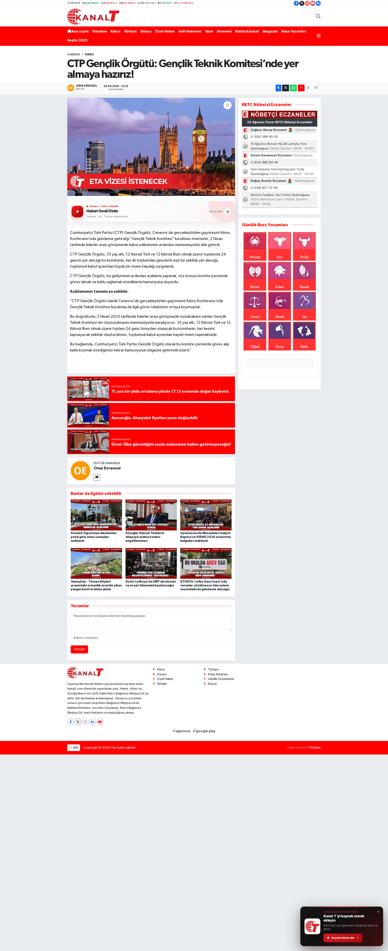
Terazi (255, 317)
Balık (304, 347)
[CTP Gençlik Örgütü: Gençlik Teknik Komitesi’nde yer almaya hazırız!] (151, 147)
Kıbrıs (115, 31)
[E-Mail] (97, 477)
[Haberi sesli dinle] (77, 211)
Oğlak (255, 347)
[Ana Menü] (319, 36)
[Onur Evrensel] (80, 470)
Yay (304, 317)
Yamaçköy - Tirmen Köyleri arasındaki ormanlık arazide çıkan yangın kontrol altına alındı (96, 585)
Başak (304, 287)
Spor (209, 31)
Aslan (279, 287)
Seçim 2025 (77, 40)
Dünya (146, 31)
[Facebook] (70, 722)
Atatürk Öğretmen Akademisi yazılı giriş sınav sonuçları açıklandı (93, 536)
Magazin (270, 31)
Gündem (99, 31)
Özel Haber (165, 31)
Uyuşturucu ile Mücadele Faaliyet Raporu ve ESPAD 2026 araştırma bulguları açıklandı (205, 536)
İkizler (254, 287)
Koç (280, 257)
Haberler (73, 54)
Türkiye (130, 31)
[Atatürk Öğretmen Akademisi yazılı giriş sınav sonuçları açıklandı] (96, 515)
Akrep (280, 317)
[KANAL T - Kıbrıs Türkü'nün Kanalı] (93, 16)
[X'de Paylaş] (285, 88)
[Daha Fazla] (301, 88)
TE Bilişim (314, 747)
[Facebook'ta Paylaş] (278, 88)
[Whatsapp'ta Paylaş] (293, 88)
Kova (280, 347)
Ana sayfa (80, 31)
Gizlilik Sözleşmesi (221, 679)
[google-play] (204, 731)
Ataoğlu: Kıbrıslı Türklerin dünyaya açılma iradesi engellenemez (144, 536)
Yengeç (255, 257)
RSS (75, 747)
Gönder (79, 649)
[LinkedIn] (92, 722)
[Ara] (318, 16)
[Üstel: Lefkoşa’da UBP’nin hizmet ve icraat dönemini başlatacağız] (151, 563)
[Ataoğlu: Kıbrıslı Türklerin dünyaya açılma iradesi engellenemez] (151, 515)
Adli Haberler (190, 31)
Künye (212, 683)
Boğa (304, 257)
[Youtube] (99, 722)
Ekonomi (224, 31)
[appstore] (182, 731)
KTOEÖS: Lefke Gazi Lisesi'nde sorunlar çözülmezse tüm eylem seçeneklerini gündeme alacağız (205, 585)
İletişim (162, 683)
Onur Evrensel (107, 468)
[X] (78, 722)
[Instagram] (85, 722)
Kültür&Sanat (247, 31)
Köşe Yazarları (293, 31)
